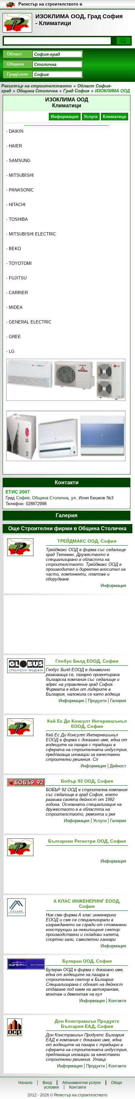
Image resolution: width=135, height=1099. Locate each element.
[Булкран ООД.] (25, 964)
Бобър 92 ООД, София (87, 781)
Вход (47, 1082)
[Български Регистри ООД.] (25, 847)
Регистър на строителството (80, 1095)
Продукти (97, 700)
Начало (25, 1082)
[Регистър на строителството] (17, 23)
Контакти (117, 1000)
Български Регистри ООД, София (87, 841)
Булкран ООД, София (87, 961)
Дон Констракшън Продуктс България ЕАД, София (87, 1023)
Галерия (118, 700)
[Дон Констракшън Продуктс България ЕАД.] (25, 1027)
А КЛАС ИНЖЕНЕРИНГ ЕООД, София (86, 903)
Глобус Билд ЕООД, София (86, 661)
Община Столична (50, 497)
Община (15, 64)
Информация (65, 116)
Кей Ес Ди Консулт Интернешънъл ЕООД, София (87, 723)
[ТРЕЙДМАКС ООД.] (25, 547)
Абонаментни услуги (81, 1082)
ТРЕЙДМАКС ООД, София (86, 541)
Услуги (91, 116)
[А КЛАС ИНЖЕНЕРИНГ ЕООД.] (25, 907)
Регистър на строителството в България (50, 4)
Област (14, 54)
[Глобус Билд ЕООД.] (25, 666)
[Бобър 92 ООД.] (25, 783)
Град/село (17, 74)
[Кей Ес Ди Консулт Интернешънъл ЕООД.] (25, 727)
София (22, 497)
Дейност (118, 765)
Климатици (114, 116)
